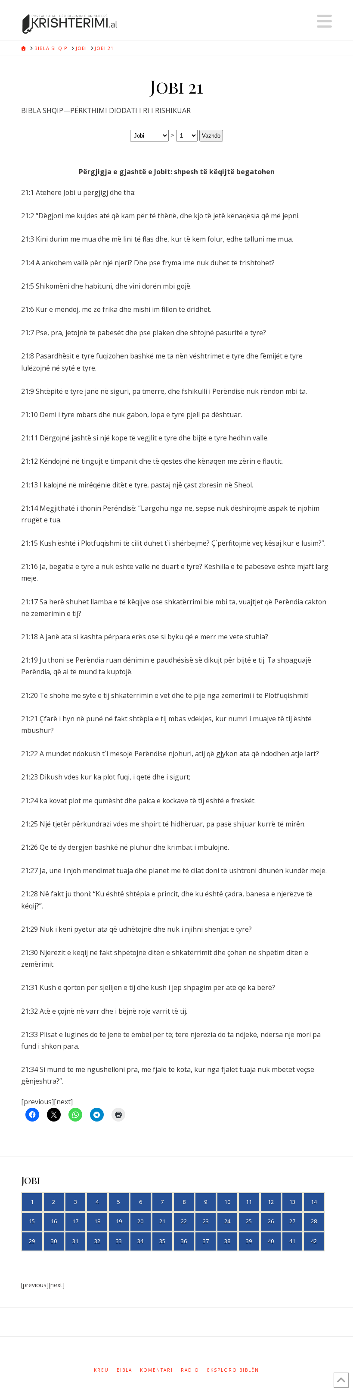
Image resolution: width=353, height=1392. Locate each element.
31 (75, 1241)
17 (75, 1221)
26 (271, 1221)
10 (227, 1202)
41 (292, 1241)
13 (292, 1202)
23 (206, 1221)
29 (32, 1241)
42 (314, 1241)
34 (140, 1241)
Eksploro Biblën (233, 1370)
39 (249, 1241)
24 (227, 1221)
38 (227, 1241)
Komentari (156, 1370)
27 (292, 1221)
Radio (190, 1370)
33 (119, 1241)
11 (249, 1202)
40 (271, 1241)
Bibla (124, 1370)
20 (140, 1221)
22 (184, 1221)
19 (119, 1221)
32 (97, 1241)
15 (32, 1221)
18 (97, 1221)
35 (162, 1241)
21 (162, 1221)
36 (184, 1241)
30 (54, 1241)
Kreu (101, 1370)
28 (314, 1221)
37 (206, 1241)
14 (314, 1202)
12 (271, 1202)
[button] (324, 21)
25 (249, 1221)
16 (54, 1221)
